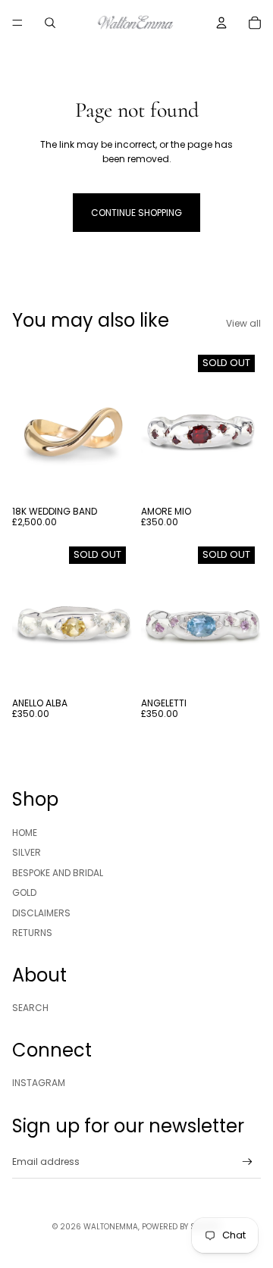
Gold (24, 892)
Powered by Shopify (181, 1226)
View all (243, 323)
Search (30, 1007)
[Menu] (17, 22)
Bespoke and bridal (57, 872)
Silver (26, 852)
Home (24, 832)
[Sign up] (247, 1161)
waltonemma (110, 1226)
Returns (32, 932)
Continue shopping (136, 212)
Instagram (38, 1082)
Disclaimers (41, 912)
